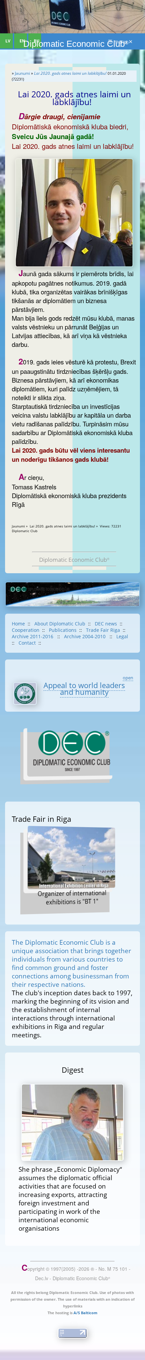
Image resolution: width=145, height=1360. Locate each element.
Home (18, 623)
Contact (27, 643)
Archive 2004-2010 (85, 636)
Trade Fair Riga (103, 630)
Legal (122, 636)
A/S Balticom (85, 1312)
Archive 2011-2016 (33, 636)
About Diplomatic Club (59, 623)
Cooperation (25, 630)
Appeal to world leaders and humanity (84, 688)
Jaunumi (22, 73)
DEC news (106, 623)
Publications (63, 630)
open (128, 678)
